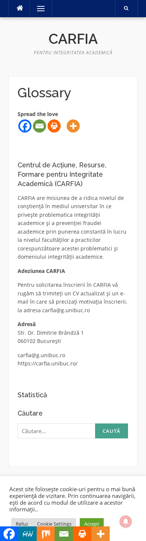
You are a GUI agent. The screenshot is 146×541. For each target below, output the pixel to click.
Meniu (38, 8)
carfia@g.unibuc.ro (66, 310)
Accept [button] (91, 523)
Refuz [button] (22, 523)
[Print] (54, 126)
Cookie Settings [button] (54, 523)
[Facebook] (24, 126)
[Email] (39, 126)
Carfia (73, 39)
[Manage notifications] (126, 522)
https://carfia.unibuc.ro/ (47, 363)
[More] (73, 126)
